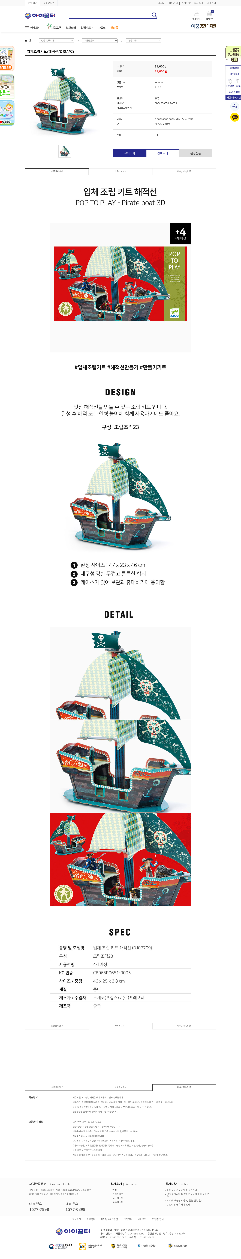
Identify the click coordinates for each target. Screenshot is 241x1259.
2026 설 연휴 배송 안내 (178, 1205)
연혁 (114, 1190)
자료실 (102, 27)
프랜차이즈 (117, 1194)
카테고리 (35, 27)
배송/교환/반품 (184, 171)
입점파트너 (87, 27)
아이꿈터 (32, 3)
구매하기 (129, 153)
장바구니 (162, 153)
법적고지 (128, 1219)
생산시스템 (117, 1198)
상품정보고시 (120, 171)
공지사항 (186, 3)
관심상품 (195, 153)
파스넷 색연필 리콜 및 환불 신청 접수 (185, 1200)
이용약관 (91, 1219)
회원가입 (173, 3)
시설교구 (56, 27)
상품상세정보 (57, 171)
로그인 (161, 3)
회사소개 (198, 3)
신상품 (114, 27)
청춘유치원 (49, 3)
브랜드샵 (71, 27)
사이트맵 (142, 1219)
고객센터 (211, 3)
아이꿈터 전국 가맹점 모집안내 (182, 1190)
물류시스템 (117, 1202)
